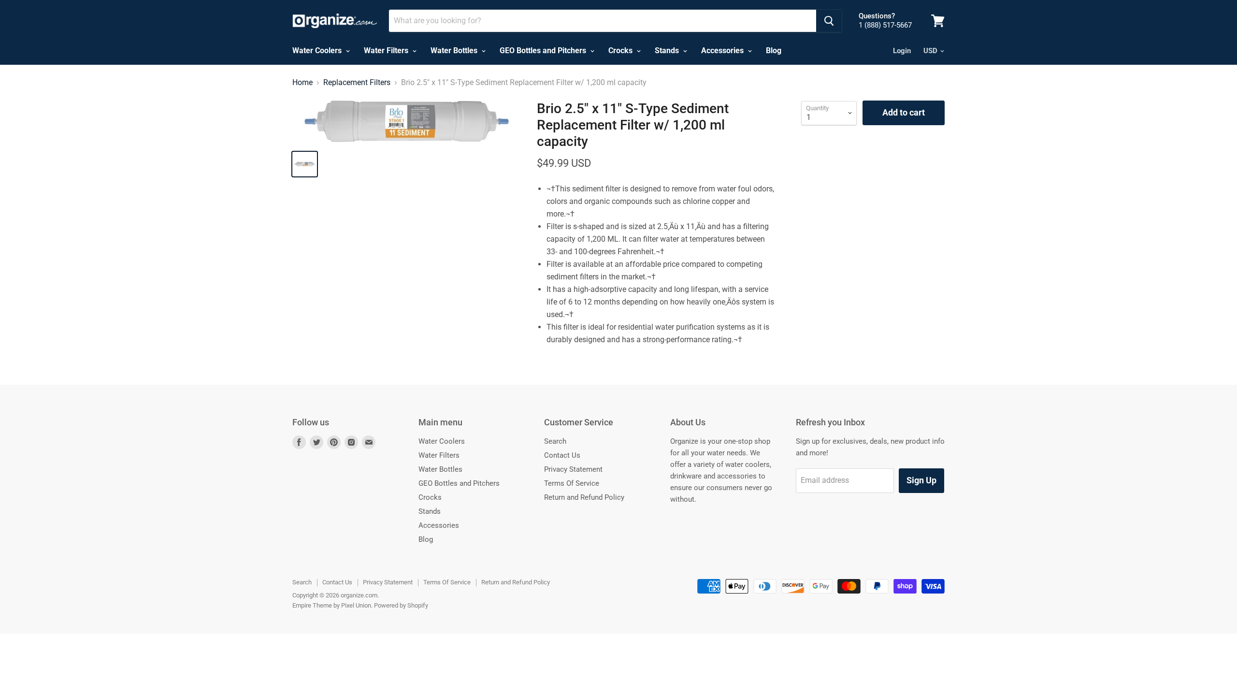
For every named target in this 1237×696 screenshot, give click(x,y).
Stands (668, 50)
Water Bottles (455, 50)
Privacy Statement (573, 469)
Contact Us (562, 455)
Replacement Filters (356, 82)
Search (555, 441)
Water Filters (387, 50)
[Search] (829, 21)
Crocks (621, 50)
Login (902, 50)
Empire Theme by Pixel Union (331, 605)
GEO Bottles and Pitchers (544, 50)
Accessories (723, 50)
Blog (773, 50)
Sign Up (921, 480)
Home (302, 82)
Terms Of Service (571, 483)
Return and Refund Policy (584, 497)
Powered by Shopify (401, 605)
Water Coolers (318, 50)
